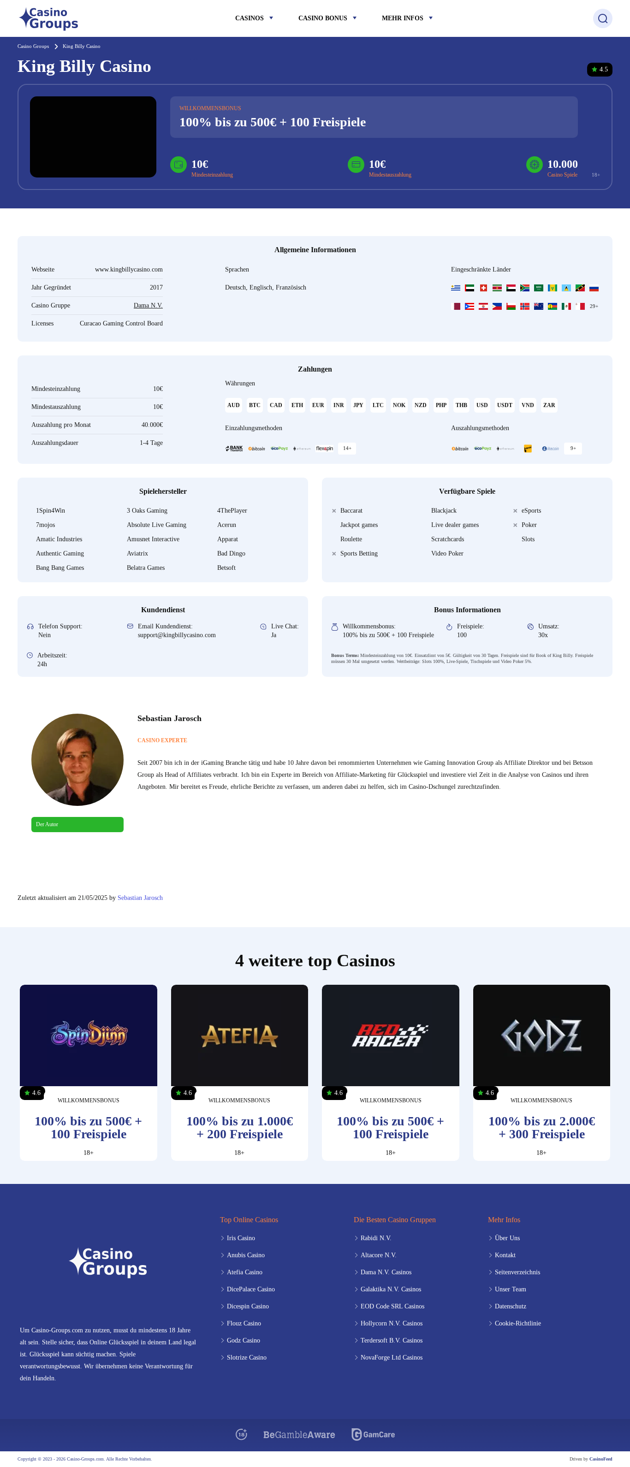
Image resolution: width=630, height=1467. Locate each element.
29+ (594, 306)
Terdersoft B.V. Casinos (391, 1340)
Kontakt (505, 1255)
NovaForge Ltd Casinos (391, 1357)
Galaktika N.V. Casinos (391, 1289)
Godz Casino (243, 1340)
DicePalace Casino (251, 1289)
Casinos (249, 18)
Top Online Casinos (249, 1220)
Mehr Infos (402, 18)
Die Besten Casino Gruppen (395, 1220)
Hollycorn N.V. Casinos (391, 1323)
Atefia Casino (244, 1272)
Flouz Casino (244, 1323)
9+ (573, 448)
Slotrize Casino (247, 1357)
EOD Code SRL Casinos (392, 1306)
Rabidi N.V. (376, 1238)
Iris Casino (241, 1238)
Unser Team (510, 1289)
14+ (347, 448)
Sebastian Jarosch (140, 897)
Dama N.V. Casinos (386, 1272)
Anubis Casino (246, 1255)
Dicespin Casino (248, 1306)
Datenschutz (510, 1306)
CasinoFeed (600, 1458)
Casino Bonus (322, 18)
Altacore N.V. (379, 1255)
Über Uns (507, 1238)
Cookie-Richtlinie (518, 1323)
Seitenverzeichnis (517, 1272)
